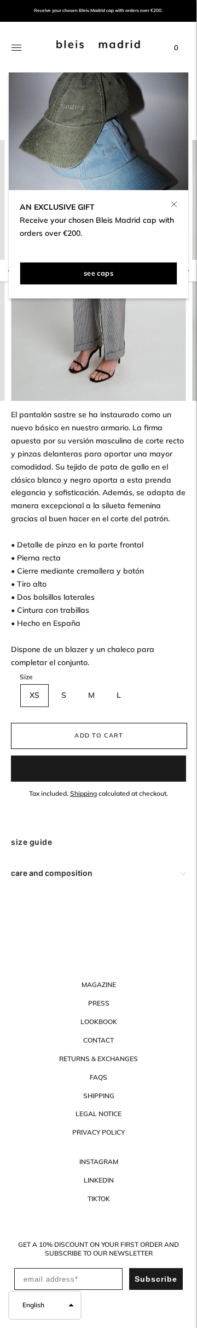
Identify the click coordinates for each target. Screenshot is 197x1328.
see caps (98, 273)
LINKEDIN (99, 1180)
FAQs (98, 1077)
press (98, 1003)
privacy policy (98, 1132)
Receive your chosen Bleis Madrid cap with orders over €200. (98, 10)
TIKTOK (99, 1199)
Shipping (83, 793)
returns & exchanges (98, 1059)
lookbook (98, 1022)
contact (98, 1040)
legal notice (98, 1114)
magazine (99, 984)
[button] (45, 1305)
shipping (98, 1096)
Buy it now (98, 768)
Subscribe (156, 1279)
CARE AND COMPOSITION (51, 873)
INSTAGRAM (98, 1162)
